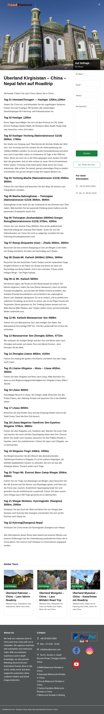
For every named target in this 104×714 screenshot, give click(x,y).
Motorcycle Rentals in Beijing (52, 695)
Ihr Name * (80, 74)
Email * (78, 85)
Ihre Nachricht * (81, 106)
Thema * (79, 96)
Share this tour (88, 165)
